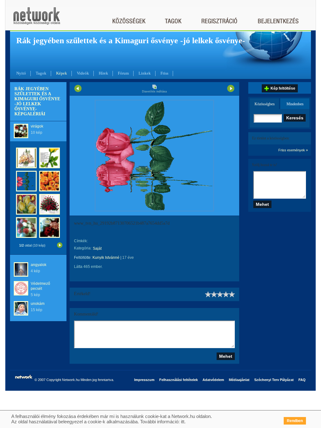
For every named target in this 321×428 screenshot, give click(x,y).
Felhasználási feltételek (178, 380)
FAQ (302, 380)
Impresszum (144, 380)
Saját (97, 248)
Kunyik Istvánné (105, 257)
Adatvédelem (213, 380)
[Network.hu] (36, 19)
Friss (164, 73)
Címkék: (81, 241)
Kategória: (83, 248)
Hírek (103, 73)
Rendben (295, 421)
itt (182, 421)
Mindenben (295, 104)
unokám (38, 303)
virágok (37, 126)
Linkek (145, 73)
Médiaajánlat (239, 380)
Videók (83, 73)
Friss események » (293, 150)
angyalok (38, 265)
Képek (61, 73)
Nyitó (21, 73)
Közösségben (265, 104)
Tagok (41, 73)
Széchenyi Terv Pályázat (274, 380)
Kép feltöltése (283, 88)
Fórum (123, 73)
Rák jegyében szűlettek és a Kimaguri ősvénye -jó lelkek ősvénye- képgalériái (37, 101)
